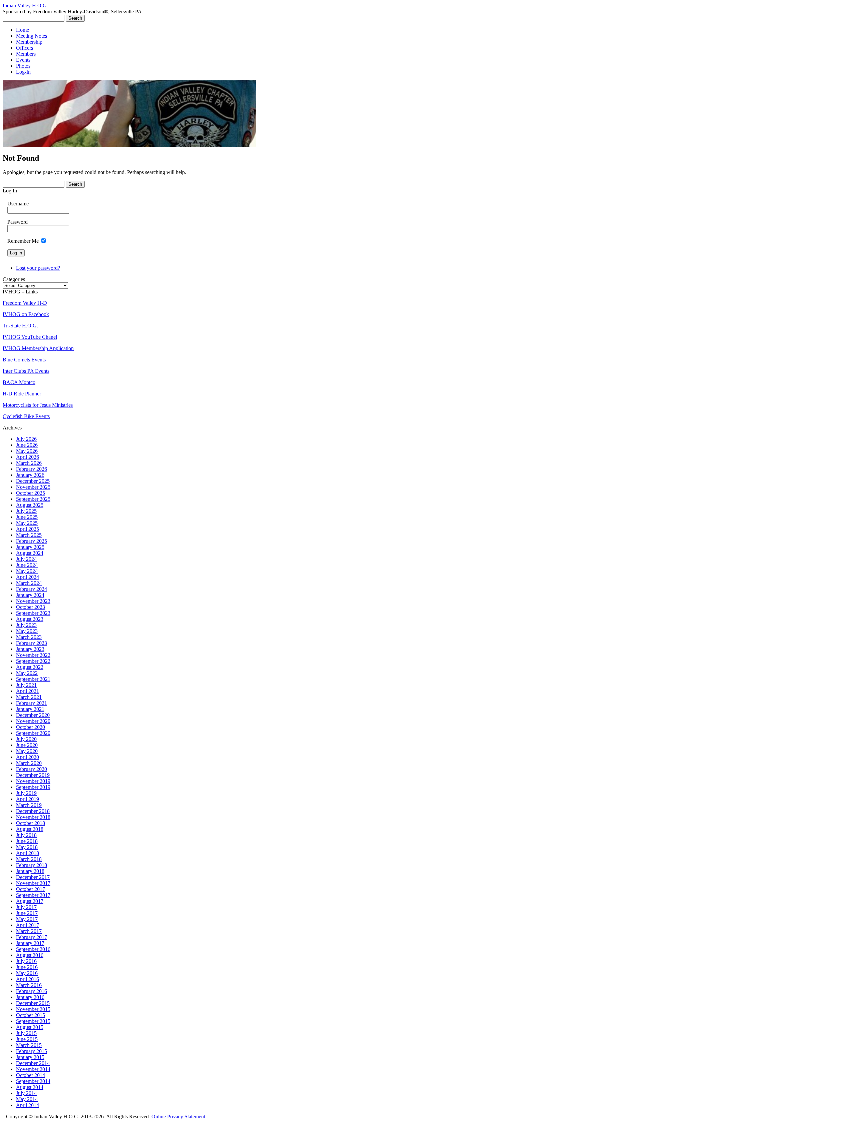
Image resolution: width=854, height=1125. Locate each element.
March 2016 (29, 985)
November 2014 (33, 1069)
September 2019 (33, 787)
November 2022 (33, 655)
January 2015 (30, 1057)
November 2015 (33, 1009)
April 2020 (27, 757)
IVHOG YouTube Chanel (30, 337)
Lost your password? (38, 268)
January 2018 (30, 871)
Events (23, 60)
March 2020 (29, 763)
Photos (23, 66)
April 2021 (27, 691)
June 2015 (27, 1039)
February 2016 (31, 991)
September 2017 (33, 895)
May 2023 (27, 631)
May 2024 (27, 571)
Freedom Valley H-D (25, 303)
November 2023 (33, 601)
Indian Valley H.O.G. (25, 5)
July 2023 (26, 625)
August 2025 (29, 505)
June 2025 (27, 517)
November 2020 (33, 721)
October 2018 (30, 823)
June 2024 (27, 565)
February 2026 (31, 469)
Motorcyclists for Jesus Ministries (38, 405)
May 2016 (27, 973)
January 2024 (30, 595)
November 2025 (33, 487)
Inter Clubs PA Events (26, 371)
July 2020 (26, 739)
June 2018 (27, 841)
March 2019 (29, 805)
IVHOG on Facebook (26, 314)
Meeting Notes (31, 36)
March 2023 (29, 637)
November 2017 (33, 883)
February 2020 (31, 769)
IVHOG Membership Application (38, 348)
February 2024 (31, 589)
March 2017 (29, 931)
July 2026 (26, 439)
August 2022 (29, 667)
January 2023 (30, 649)
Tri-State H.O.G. (20, 325)
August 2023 (29, 619)
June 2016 (27, 967)
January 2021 (30, 709)
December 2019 (33, 775)
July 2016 (26, 961)
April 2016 (27, 979)
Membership (29, 42)
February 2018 (31, 865)
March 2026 (29, 463)
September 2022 (33, 661)
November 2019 (33, 781)
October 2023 (30, 607)
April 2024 (27, 577)
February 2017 (31, 937)
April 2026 (27, 457)
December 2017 (33, 877)
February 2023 (31, 643)
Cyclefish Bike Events (26, 416)
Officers (24, 48)
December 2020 (33, 715)
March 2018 (29, 859)
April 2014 (27, 1105)
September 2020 (33, 733)
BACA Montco (19, 382)
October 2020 (30, 727)
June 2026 (27, 445)
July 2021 (26, 685)
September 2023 (33, 613)
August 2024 (29, 553)
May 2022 (27, 673)
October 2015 (30, 1015)
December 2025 (33, 481)
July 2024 (26, 559)
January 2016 (30, 997)
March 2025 (29, 535)
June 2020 (27, 745)
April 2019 (27, 799)
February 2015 (31, 1051)
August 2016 (29, 955)
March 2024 (29, 583)
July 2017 (26, 907)
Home (22, 30)
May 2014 (27, 1099)
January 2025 (30, 547)
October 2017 (30, 889)
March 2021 (29, 697)
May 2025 (27, 523)
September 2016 (33, 949)
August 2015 (29, 1027)
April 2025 (27, 529)
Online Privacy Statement (178, 1116)
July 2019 (26, 793)
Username (18, 203)
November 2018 (33, 817)
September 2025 (33, 499)
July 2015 (26, 1033)
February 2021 (31, 703)
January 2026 (30, 475)
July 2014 (26, 1093)
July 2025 (26, 511)
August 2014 (29, 1087)
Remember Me (23, 241)
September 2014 (33, 1081)
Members (26, 54)
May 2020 (27, 751)
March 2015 (29, 1045)
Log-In (23, 72)
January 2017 (30, 943)
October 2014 (30, 1075)
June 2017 (27, 913)
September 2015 (33, 1021)
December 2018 (33, 811)
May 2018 (27, 847)
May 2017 (27, 919)
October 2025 (30, 493)
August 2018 (29, 829)
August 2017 (29, 901)
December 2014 (33, 1063)
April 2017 (27, 925)
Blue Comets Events (24, 359)
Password (17, 222)
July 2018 (26, 835)
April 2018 (27, 853)
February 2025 (31, 541)
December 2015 (33, 1003)
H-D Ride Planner (22, 393)
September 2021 (33, 679)
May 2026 (27, 451)
